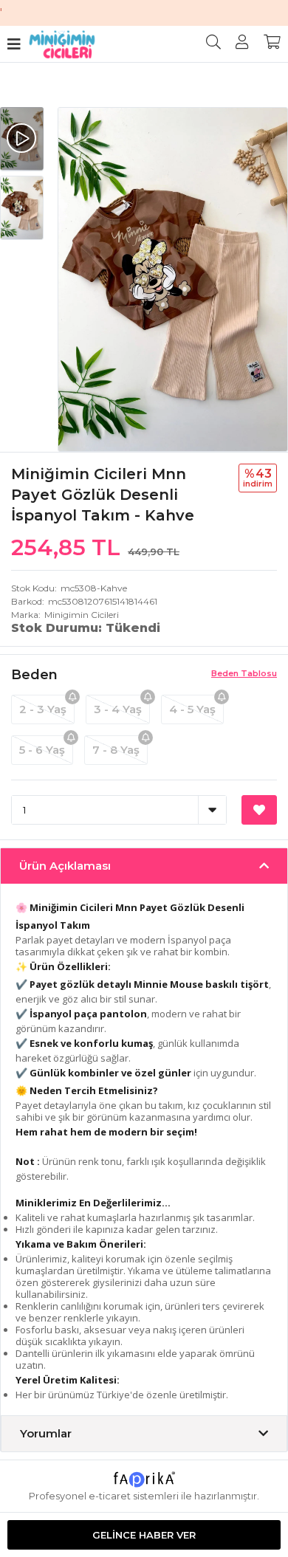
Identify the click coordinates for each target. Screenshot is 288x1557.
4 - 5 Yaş (192, 709)
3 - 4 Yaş (118, 709)
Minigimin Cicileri (81, 614)
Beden (34, 675)
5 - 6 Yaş (42, 750)
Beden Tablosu (244, 674)
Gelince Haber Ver (144, 1535)
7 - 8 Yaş (116, 750)
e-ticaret (110, 1496)
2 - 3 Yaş (42, 709)
